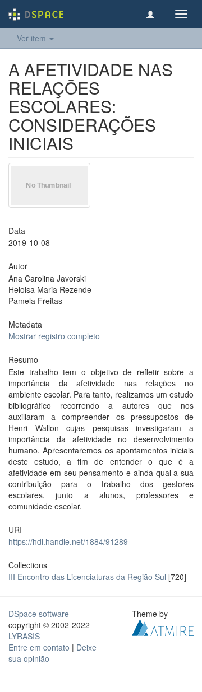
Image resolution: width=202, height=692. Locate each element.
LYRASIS (24, 636)
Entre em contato (39, 647)
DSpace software (38, 613)
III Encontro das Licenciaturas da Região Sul (87, 576)
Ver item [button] (32, 38)
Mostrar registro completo (54, 336)
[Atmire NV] (163, 626)
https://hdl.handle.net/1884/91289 (68, 541)
